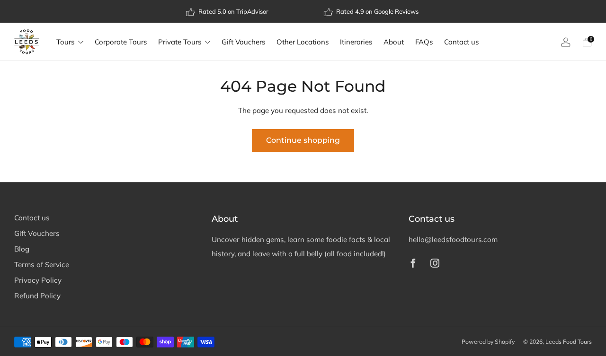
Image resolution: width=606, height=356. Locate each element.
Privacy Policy (38, 280)
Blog (21, 248)
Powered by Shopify (488, 341)
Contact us (461, 41)
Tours (65, 41)
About (393, 41)
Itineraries (356, 41)
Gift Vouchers (243, 41)
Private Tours (179, 41)
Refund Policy (37, 295)
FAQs (424, 41)
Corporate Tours (121, 41)
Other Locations (302, 41)
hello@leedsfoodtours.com (453, 239)
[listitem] (228, 11)
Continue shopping (303, 140)
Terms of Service (41, 264)
